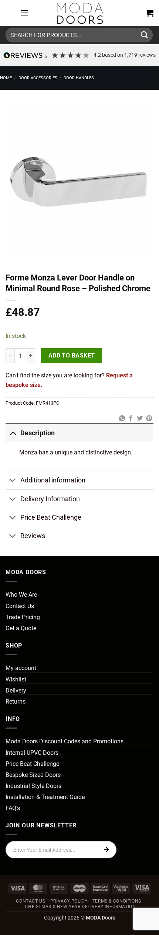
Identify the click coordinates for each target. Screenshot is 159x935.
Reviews (32, 536)
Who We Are (21, 594)
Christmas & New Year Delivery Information (80, 906)
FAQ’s (13, 808)
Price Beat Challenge (50, 517)
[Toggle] (13, 433)
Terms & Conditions (116, 901)
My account (21, 667)
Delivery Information (50, 499)
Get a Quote (21, 628)
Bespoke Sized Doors (33, 774)
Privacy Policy (69, 901)
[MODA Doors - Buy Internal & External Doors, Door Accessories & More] (79, 13)
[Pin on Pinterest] (149, 418)
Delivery (16, 690)
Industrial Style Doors (33, 785)
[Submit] (144, 35)
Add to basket (71, 355)
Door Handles (79, 78)
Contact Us (20, 606)
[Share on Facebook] (131, 418)
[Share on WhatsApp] (122, 418)
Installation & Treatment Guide (45, 796)
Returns (16, 701)
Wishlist (16, 679)
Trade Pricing (23, 617)
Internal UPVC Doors (32, 752)
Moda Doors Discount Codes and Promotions (65, 741)
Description (37, 433)
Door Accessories (37, 78)
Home (6, 78)
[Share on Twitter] (140, 418)
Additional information (52, 480)
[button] (24, 13)
